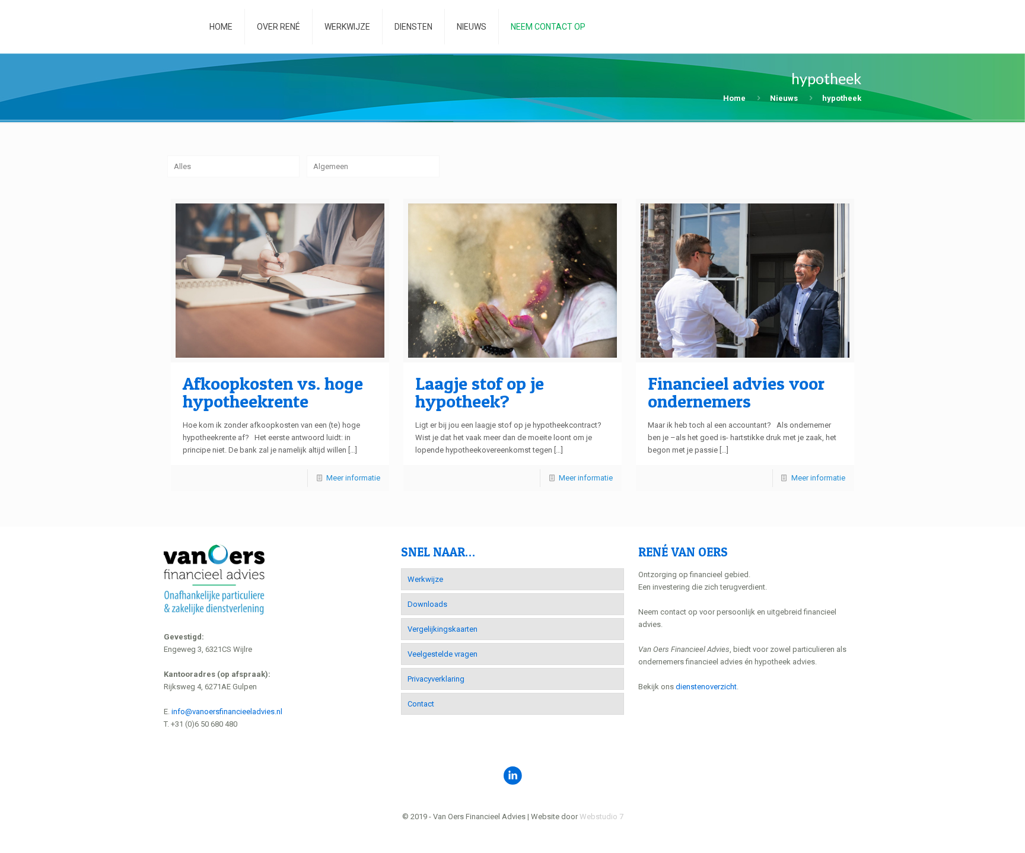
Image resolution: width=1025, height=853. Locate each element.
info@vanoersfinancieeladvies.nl (226, 711)
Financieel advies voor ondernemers (736, 392)
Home (734, 98)
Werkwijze (425, 579)
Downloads (427, 604)
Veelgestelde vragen (443, 654)
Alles (182, 166)
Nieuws (784, 98)
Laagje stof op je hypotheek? (479, 392)
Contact (421, 703)
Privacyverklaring (436, 678)
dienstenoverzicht (706, 686)
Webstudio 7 (601, 816)
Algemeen (330, 166)
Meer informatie (353, 477)
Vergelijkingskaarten (443, 629)
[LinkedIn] (513, 834)
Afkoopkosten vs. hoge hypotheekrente (273, 392)
